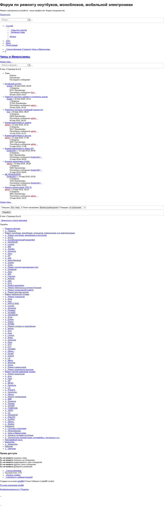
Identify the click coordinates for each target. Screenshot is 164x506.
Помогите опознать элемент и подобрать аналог (26, 97)
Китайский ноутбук (13, 84)
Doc (8, 112)
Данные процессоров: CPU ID (18, 187)
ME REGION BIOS (13, 174)
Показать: (6, 207)
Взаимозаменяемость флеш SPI (19, 149)
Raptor (9, 99)
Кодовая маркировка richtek (17, 161)
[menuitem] (18, 30)
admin (33, 105)
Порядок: (64, 207)
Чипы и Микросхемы (15, 56)
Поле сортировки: (31, 207)
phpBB (21, 481)
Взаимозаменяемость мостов (18, 136)
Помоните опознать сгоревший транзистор (24, 110)
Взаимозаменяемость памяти (18, 123)
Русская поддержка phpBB (12, 485)
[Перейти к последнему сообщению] (35, 92)
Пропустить (5, 15)
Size (33, 92)
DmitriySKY (12, 151)
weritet (9, 86)
